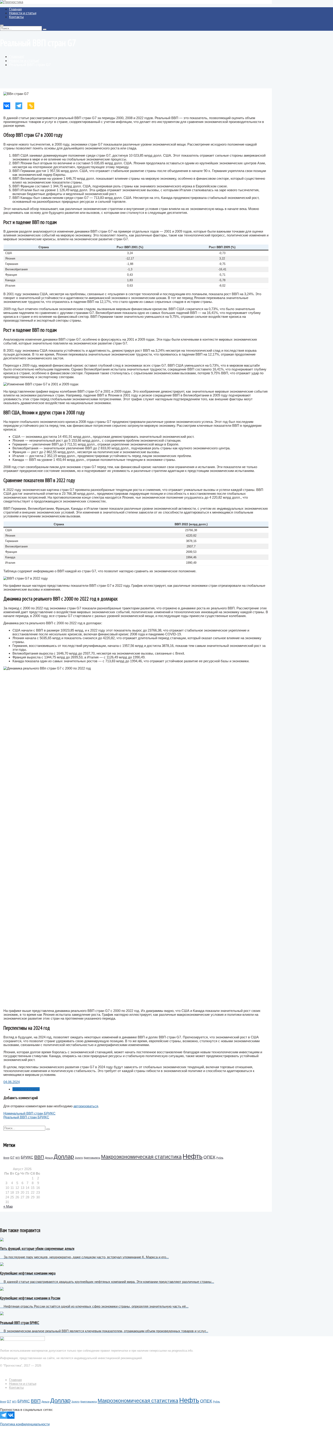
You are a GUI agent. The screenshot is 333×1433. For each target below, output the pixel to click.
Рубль (219, 1157)
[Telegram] (21, 105)
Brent (6, 1157)
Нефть (193, 1156)
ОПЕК (209, 1157)
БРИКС (27, 1157)
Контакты (16, 17)
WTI (17, 1157)
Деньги (49, 1157)
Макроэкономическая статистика (141, 1157)
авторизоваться (85, 1106)
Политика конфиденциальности (25, 1424)
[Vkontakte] (9, 105)
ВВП (39, 1157)
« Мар (8, 1206)
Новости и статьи (22, 13)
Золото (79, 1157)
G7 (12, 1157)
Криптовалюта (92, 1157)
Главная (15, 9)
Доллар (64, 1156)
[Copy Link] (33, 105)
